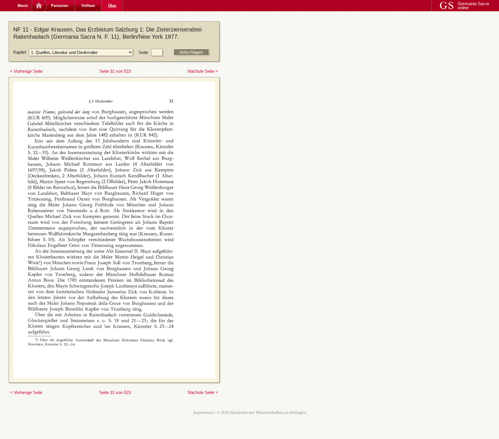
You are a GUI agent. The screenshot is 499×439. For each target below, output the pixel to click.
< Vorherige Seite (26, 71)
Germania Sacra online (473, 5)
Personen (59, 5)
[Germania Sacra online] (38, 5)
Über (112, 5)
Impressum (203, 412)
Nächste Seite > (203, 71)
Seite (143, 52)
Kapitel (19, 52)
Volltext (88, 5)
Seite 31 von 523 (115, 71)
